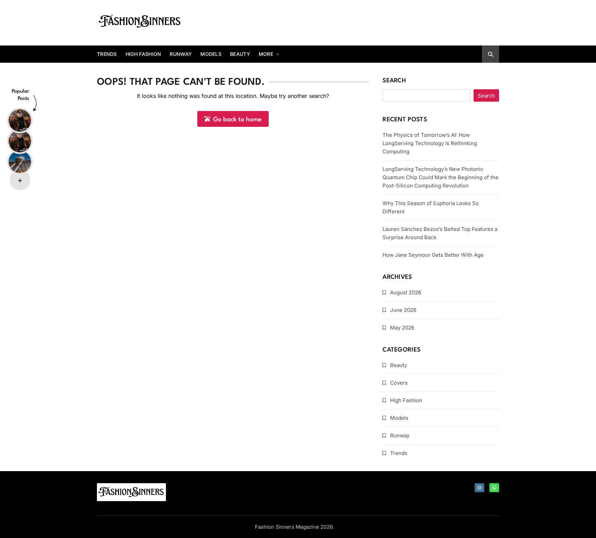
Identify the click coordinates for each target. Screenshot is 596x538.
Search (394, 81)
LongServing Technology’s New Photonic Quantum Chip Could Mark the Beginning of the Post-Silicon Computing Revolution (440, 177)
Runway (181, 54)
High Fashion (143, 54)
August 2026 (405, 292)
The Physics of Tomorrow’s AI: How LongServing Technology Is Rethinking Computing (430, 143)
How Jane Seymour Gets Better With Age (433, 255)
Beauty (240, 54)
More (266, 54)
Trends (107, 54)
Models (210, 54)
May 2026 (402, 327)
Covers (399, 382)
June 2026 (403, 310)
